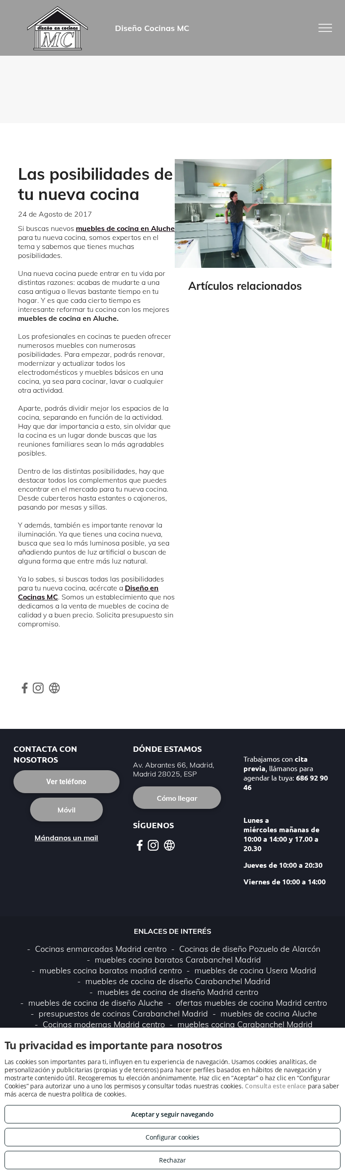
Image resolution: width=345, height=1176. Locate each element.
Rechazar (172, 1160)
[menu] (325, 28)
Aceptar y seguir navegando (172, 1114)
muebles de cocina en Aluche (125, 228)
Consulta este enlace (275, 1086)
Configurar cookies (172, 1137)
